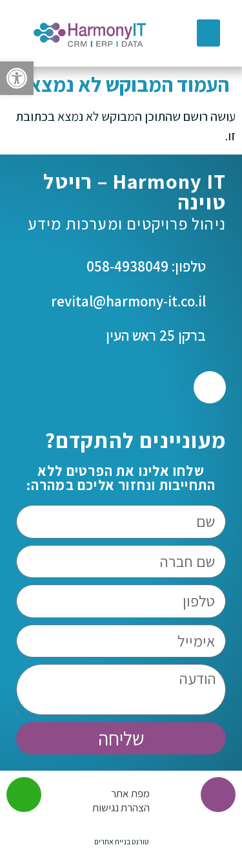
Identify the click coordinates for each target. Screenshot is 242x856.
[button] (17, 78)
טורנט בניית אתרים (121, 841)
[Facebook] (210, 387)
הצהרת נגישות (121, 807)
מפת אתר (130, 793)
